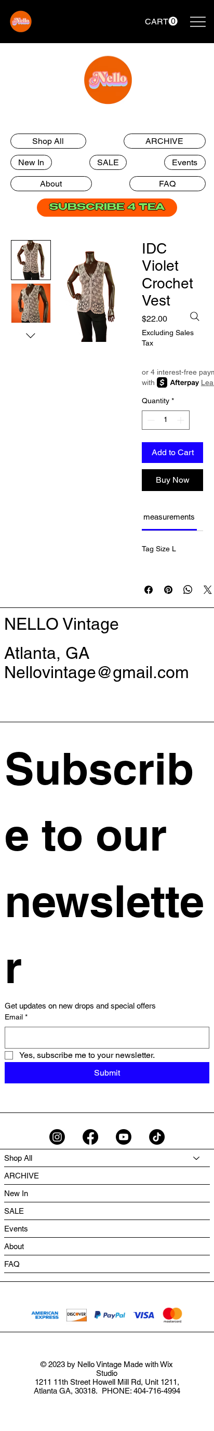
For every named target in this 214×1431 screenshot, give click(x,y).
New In (16, 1193)
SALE (14, 1211)
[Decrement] (149, 420)
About (14, 1246)
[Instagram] (57, 1137)
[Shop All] (197, 1158)
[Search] (195, 316)
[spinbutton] (165, 420)
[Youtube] (123, 1137)
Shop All (18, 1158)
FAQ (12, 1264)
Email (16, 1017)
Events (16, 1228)
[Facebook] (90, 1137)
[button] (161, 21)
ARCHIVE (21, 1175)
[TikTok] (157, 1137)
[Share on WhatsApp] (188, 590)
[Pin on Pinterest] (168, 590)
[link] (169, 516)
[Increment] (181, 420)
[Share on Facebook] (148, 590)
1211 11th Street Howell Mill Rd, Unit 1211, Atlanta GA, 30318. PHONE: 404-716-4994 (107, 1386)
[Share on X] (208, 590)
